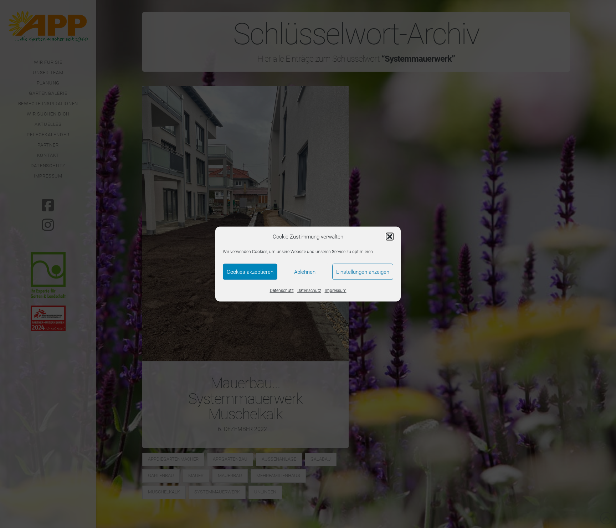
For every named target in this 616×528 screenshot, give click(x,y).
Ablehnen (304, 271)
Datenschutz (282, 290)
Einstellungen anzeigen (362, 271)
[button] (389, 236)
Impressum (335, 290)
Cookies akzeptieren (250, 271)
